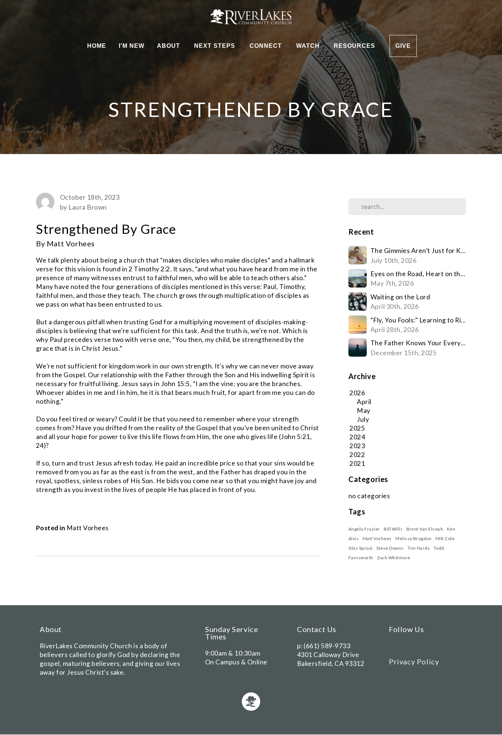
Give (403, 46)
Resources (355, 46)
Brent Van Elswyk (424, 529)
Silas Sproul (360, 548)
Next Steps (215, 46)
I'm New (131, 46)
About (169, 46)
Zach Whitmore (393, 557)
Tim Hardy (419, 548)
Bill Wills (393, 529)
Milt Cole (445, 538)
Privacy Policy (414, 661)
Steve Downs (390, 548)
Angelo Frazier (364, 529)
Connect (267, 46)
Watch (309, 46)
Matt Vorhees (88, 528)
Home (96, 46)
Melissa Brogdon (413, 538)
